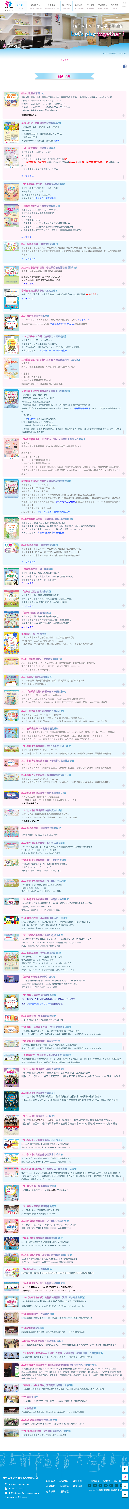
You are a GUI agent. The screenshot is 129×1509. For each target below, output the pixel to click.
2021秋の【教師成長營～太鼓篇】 (38, 1116)
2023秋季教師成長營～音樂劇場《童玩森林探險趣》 (47, 519)
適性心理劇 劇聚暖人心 (32, 93)
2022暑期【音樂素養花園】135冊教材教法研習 (45, 899)
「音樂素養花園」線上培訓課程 (37, 569)
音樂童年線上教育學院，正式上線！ (39, 290)
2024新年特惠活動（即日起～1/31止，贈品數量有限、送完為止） (54, 439)
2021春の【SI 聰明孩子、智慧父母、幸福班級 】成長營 (49, 1169)
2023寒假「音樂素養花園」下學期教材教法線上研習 (47, 760)
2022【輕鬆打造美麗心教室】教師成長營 (42, 935)
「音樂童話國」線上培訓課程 (36, 591)
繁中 (124, 3)
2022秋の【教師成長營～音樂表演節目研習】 (44, 792)
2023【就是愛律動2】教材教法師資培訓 (41, 659)
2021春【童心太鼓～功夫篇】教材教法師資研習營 (46, 1255)
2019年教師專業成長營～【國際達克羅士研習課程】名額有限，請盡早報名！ (60, 1364)
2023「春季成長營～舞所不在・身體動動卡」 (44, 691)
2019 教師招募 (28, 1408)
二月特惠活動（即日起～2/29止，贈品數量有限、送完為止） (52, 359)
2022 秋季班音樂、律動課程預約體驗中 (41, 827)
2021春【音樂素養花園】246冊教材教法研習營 (45, 1220)
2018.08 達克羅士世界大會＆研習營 (39, 1419)
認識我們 (50, 1486)
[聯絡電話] (125, 1469)
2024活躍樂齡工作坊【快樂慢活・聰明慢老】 (44, 336)
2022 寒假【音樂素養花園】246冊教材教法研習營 (46, 1027)
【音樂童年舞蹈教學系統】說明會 (38, 976)
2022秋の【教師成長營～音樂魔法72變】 (42, 810)
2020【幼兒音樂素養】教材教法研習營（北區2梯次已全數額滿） (54, 1297)
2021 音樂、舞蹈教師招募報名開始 (38, 1206)
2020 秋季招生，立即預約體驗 (36, 1269)
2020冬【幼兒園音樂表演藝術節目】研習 (42, 1238)
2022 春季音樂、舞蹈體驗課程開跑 (38, 1016)
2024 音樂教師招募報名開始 (35, 315)
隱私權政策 (95, 1481)
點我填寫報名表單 (31, 803)
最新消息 (112, 53)
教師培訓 (77, 1481)
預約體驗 (90, 5)
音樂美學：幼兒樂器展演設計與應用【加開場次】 (46, 391)
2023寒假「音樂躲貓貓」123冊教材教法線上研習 (46, 775)
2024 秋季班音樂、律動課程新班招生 (40, 244)
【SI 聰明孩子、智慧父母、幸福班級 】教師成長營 (46, 1055)
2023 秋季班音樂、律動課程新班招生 (40, 545)
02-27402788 (23, 1484)
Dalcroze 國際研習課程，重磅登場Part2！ (42, 1341)
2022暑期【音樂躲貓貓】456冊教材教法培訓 (44, 880)
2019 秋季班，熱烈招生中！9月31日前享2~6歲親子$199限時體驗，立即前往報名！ (63, 1353)
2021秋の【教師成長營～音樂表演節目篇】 (43, 1069)
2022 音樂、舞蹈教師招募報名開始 (38, 995)
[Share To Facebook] (124, 66)
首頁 (104, 53)
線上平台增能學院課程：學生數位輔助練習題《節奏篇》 (49, 267)
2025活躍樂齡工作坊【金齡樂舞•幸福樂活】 (43, 184)
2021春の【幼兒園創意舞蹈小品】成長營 (42, 1140)
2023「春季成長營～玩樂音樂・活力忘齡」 (43, 710)
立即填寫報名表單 (29, 115)
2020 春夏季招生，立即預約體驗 (37, 1314)
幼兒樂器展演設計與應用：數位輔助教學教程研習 (46, 480)
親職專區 (64, 1491)
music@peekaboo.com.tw (28, 1493)
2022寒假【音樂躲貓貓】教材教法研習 (40, 1041)
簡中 (124, 6)
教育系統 (50, 1491)
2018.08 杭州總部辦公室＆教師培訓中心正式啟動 (46, 1431)
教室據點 (79, 5)
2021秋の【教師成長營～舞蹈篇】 (38, 1092)
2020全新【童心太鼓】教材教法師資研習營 (43, 1283)
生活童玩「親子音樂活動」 (35, 633)
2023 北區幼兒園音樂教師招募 (36, 676)
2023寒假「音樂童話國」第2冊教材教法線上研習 (46, 746)
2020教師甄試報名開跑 (33, 1328)
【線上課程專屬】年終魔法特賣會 (38, 148)
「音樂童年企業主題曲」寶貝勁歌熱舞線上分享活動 (47, 1385)
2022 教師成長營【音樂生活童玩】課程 (41, 952)
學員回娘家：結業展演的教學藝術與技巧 (41, 123)
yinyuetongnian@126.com (15, 1497)
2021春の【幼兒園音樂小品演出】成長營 (42, 1154)
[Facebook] (125, 1477)
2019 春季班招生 (29, 1397)
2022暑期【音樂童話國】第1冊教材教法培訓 (43, 860)
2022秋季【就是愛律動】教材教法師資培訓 (43, 842)
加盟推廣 (77, 1486)
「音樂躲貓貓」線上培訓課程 (36, 612)
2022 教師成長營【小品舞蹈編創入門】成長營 (44, 918)
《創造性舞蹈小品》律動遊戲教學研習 (40, 206)
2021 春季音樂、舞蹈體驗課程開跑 (38, 1186)
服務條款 (106, 1481)
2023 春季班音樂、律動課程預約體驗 (40, 728)
